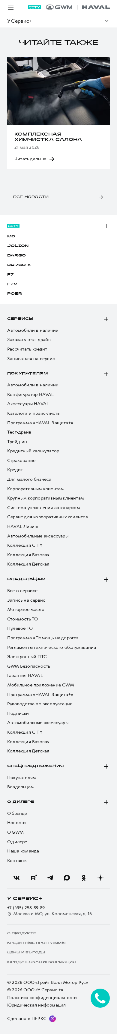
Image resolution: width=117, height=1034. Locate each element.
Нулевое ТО (20, 628)
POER (14, 293)
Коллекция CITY (24, 545)
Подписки (18, 713)
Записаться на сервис (31, 359)
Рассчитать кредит (27, 349)
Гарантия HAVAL (25, 675)
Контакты (17, 861)
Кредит (15, 470)
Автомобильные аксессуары (37, 536)
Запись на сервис (26, 600)
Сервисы (20, 318)
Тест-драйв (19, 432)
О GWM (15, 832)
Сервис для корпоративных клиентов (47, 517)
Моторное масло (25, 609)
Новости (16, 823)
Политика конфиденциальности (42, 998)
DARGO (16, 255)
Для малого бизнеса (29, 479)
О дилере (20, 802)
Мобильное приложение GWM (40, 685)
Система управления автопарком (43, 508)
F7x (12, 284)
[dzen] (100, 878)
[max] (67, 878)
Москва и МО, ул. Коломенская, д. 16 (52, 914)
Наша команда (23, 851)
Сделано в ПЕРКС (26, 1018)
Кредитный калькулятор (33, 451)
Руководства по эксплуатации (40, 704)
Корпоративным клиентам (35, 489)
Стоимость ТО (22, 619)
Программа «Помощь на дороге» (43, 638)
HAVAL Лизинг (23, 526)
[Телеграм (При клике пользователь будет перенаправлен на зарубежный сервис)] (50, 878)
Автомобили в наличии (32, 330)
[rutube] (33, 878)
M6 (11, 236)
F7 (10, 274)
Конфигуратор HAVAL (30, 394)
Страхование (21, 460)
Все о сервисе (22, 591)
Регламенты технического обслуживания (51, 647)
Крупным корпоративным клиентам (45, 498)
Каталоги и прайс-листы (33, 413)
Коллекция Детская (28, 564)
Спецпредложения (35, 766)
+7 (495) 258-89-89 (26, 908)
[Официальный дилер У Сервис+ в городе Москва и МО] (78, 7)
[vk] (16, 878)
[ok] (84, 878)
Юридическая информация (36, 1005)
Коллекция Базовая (28, 555)
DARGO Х (19, 265)
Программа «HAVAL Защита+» (40, 423)
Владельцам (26, 579)
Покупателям (27, 373)
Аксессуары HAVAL (28, 404)
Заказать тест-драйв (29, 339)
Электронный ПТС (27, 657)
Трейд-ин (17, 442)
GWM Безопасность (28, 666)
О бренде (17, 813)
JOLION (17, 246)
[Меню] (10, 7)
